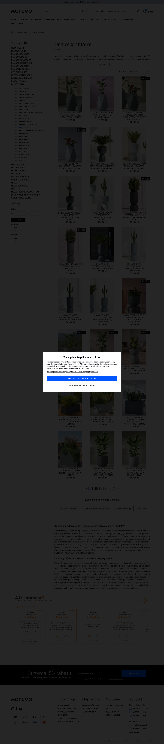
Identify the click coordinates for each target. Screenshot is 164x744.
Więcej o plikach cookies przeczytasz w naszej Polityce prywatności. (72, 372)
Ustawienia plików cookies (82, 385)
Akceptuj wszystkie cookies (82, 378)
